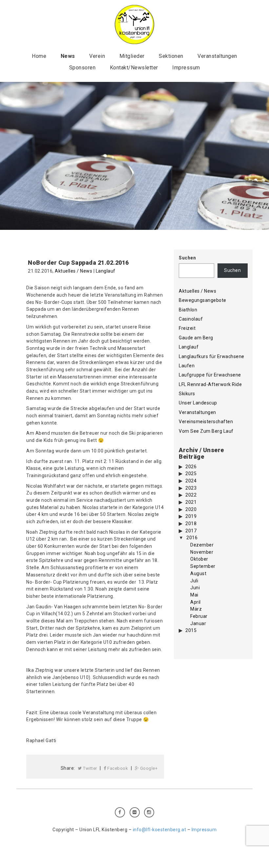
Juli (194, 580)
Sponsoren (82, 67)
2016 (191, 537)
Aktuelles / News (73, 271)
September (203, 566)
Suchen (187, 257)
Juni (195, 587)
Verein (97, 56)
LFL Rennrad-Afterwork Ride (210, 384)
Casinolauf (191, 319)
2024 (191, 480)
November (201, 552)
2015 (191, 630)
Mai (194, 594)
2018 (191, 523)
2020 (191, 509)
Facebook (117, 768)
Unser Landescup (198, 402)
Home (39, 56)
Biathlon (188, 309)
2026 (191, 466)
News (68, 56)
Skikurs (187, 393)
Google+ (148, 768)
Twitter (89, 768)
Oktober (199, 559)
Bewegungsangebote (202, 300)
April (195, 602)
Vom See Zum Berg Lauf (206, 431)
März (196, 609)
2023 (191, 488)
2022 (191, 495)
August (198, 573)
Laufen (187, 365)
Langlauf (105, 271)
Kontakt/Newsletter (134, 67)
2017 (191, 530)
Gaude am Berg (196, 337)
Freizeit (187, 328)
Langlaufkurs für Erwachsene (211, 356)
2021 (191, 502)
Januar (198, 623)
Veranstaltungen (217, 56)
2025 (191, 473)
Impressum (186, 67)
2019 (191, 516)
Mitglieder (132, 56)
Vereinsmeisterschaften (206, 421)
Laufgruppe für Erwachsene (210, 374)
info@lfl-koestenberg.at (159, 829)
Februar (199, 616)
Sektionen (171, 56)
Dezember (202, 544)
